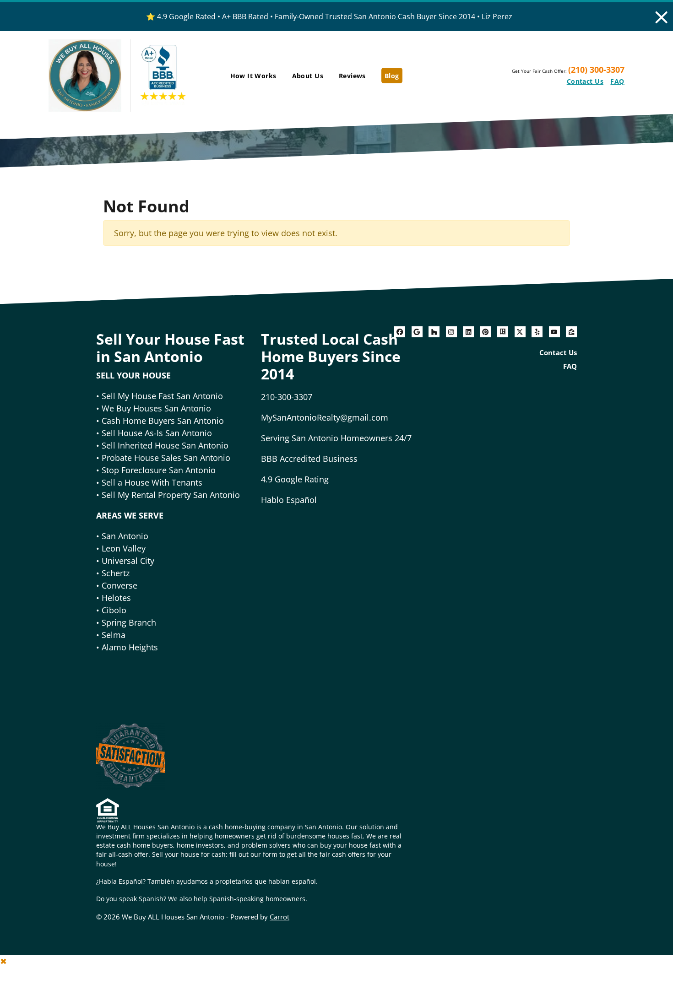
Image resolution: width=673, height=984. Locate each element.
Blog (392, 75)
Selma (113, 634)
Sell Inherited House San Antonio (165, 445)
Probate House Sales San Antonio (164, 457)
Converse (119, 585)
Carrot (279, 916)
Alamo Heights (130, 647)
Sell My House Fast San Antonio (162, 395)
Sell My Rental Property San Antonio (171, 494)
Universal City (128, 560)
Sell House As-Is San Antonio (157, 432)
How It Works (253, 75)
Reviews (352, 75)
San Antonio (125, 535)
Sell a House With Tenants (152, 482)
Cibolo (114, 610)
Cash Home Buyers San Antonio (163, 420)
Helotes (116, 597)
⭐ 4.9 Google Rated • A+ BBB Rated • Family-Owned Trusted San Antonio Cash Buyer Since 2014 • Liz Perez (329, 16)
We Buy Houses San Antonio (156, 408)
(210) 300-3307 (596, 69)
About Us (307, 75)
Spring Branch (129, 622)
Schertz (116, 573)
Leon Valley (124, 548)
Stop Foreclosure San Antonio (159, 470)
